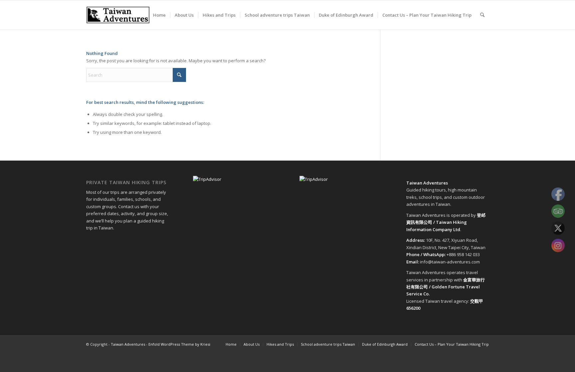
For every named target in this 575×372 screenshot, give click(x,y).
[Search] (482, 15)
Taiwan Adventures (128, 344)
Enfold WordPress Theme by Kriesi (179, 344)
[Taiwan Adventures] (118, 15)
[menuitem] (159, 15)
